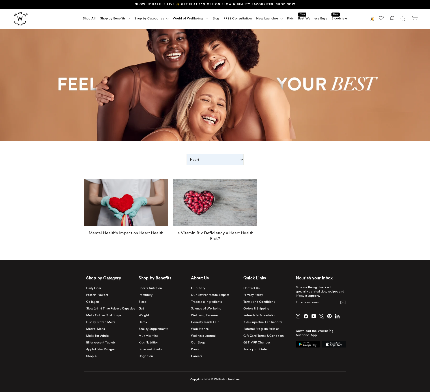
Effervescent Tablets (101, 342)
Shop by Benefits (113, 18)
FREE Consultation (238, 18)
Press (195, 349)
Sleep (142, 301)
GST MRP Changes (257, 342)
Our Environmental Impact (210, 295)
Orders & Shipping (256, 308)
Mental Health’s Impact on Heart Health (126, 233)
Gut (141, 308)
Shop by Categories (149, 18)
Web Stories (200, 329)
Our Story (198, 288)
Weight (144, 315)
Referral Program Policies (261, 329)
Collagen (92, 301)
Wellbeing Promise (204, 315)
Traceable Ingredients (206, 301)
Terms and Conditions (259, 301)
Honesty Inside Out (205, 322)
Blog (216, 18)
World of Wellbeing (189, 18)
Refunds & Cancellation (260, 315)
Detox (143, 322)
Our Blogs (198, 342)
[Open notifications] (391, 19)
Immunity (146, 295)
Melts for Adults (97, 335)
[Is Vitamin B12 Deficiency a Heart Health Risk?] (215, 202)
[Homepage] (20, 19)
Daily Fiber (93, 288)
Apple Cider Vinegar (100, 349)
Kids (290, 18)
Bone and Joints (150, 349)
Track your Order (255, 349)
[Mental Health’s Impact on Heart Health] (126, 202)
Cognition (146, 356)
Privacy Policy (253, 295)
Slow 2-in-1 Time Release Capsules (110, 308)
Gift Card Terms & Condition (263, 335)
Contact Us (251, 288)
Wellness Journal (203, 335)
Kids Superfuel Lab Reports (262, 322)
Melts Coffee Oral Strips (103, 315)
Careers (196, 356)
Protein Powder (97, 295)
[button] (414, 19)
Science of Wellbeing (206, 308)
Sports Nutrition (150, 288)
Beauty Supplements (153, 329)
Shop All (89, 18)
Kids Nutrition (149, 342)
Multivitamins (148, 335)
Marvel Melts (95, 329)
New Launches (267, 18)
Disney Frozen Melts (100, 322)
